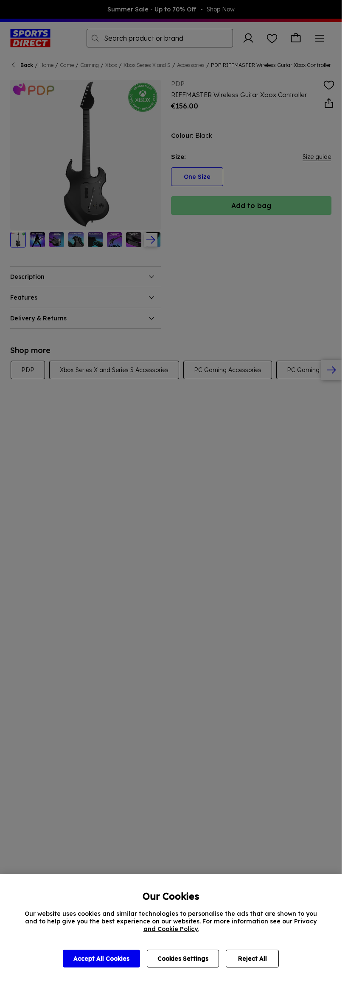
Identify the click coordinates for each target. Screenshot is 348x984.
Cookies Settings (182, 958)
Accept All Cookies (101, 958)
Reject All (252, 958)
